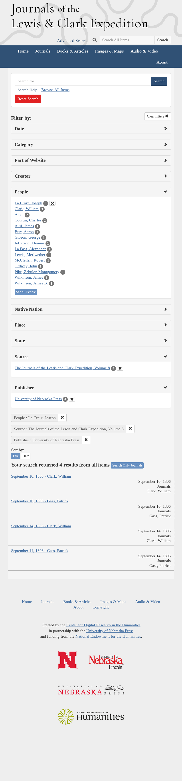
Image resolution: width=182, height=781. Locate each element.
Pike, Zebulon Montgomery (37, 272)
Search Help (27, 90)
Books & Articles (72, 51)
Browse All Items (55, 89)
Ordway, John (26, 266)
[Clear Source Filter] (120, 368)
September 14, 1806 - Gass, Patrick (39, 550)
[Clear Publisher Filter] (72, 399)
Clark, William (27, 209)
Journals (42, 51)
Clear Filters (156, 116)
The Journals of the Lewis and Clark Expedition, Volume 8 (62, 368)
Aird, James (24, 226)
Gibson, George (27, 237)
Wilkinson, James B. (31, 283)
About (162, 62)
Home (23, 51)
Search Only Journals (127, 465)
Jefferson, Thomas (29, 243)
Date (25, 456)
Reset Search (28, 99)
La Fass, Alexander (30, 249)
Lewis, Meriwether (30, 254)
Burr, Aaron (24, 231)
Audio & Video (144, 51)
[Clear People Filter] (52, 203)
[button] (62, 418)
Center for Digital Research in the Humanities (103, 625)
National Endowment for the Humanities (108, 636)
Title (15, 456)
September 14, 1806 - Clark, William (41, 526)
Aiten (19, 214)
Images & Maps (109, 51)
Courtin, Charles (28, 220)
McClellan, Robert (30, 260)
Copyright (101, 607)
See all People (26, 292)
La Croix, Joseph (28, 203)
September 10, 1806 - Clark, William (41, 476)
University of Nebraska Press (38, 399)
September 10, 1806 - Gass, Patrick (39, 501)
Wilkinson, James (29, 277)
